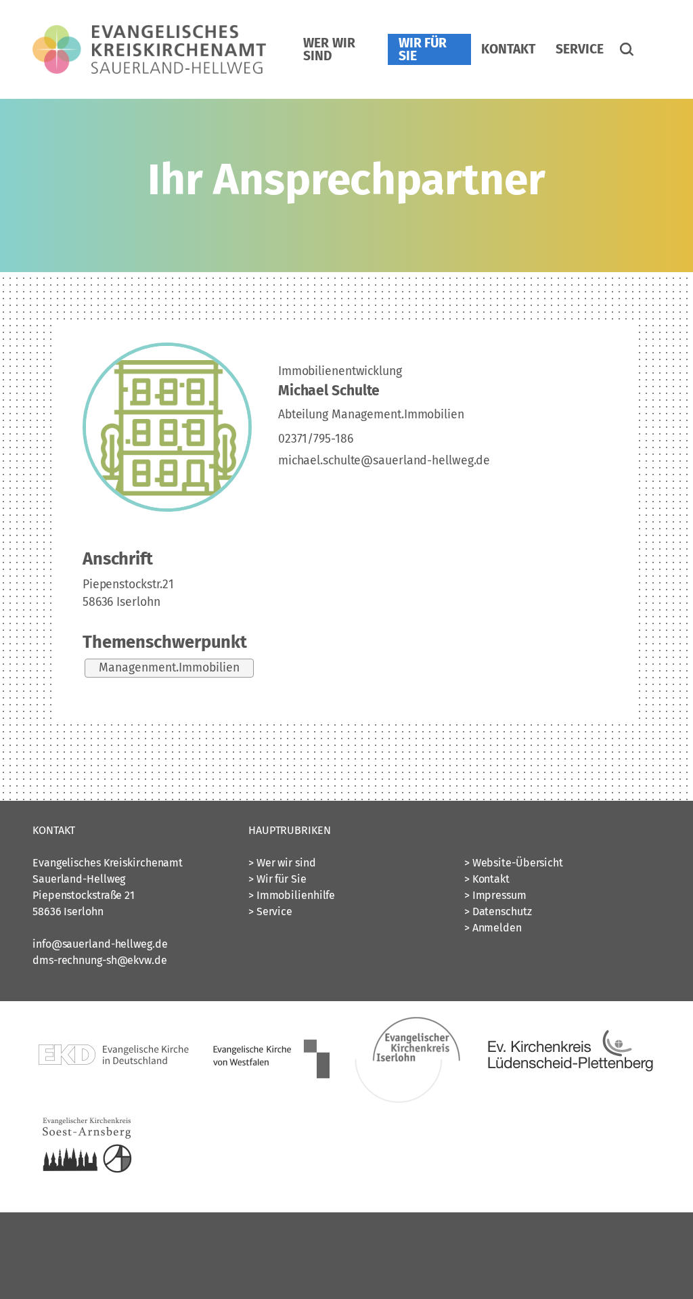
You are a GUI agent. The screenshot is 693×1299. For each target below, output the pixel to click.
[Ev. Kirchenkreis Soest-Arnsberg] (86, 1193)
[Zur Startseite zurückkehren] (149, 32)
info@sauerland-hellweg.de (100, 944)
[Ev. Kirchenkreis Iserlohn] (408, 1100)
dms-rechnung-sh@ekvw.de (99, 960)
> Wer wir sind (282, 862)
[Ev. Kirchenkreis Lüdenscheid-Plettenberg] (569, 1100)
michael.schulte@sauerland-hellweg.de (384, 461)
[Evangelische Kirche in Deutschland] (113, 1100)
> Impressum (495, 895)
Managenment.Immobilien (169, 668)
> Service (270, 911)
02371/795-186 (315, 439)
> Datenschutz (498, 911)
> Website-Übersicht (513, 862)
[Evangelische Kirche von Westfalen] (271, 1100)
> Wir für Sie (277, 879)
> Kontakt (487, 879)
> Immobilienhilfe (291, 895)
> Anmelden (493, 927)
